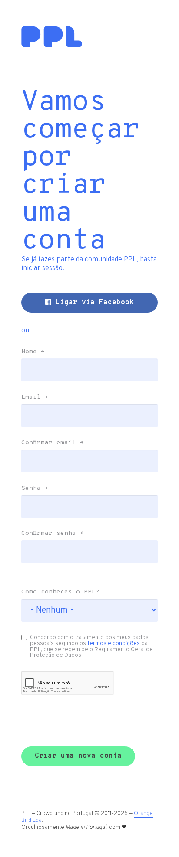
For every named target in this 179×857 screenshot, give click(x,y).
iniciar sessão (42, 268)
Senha (35, 489)
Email (35, 397)
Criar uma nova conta (78, 756)
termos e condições (113, 643)
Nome (33, 352)
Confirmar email (52, 443)
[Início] (51, 45)
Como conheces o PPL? (60, 592)
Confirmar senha (52, 534)
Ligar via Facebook (92, 302)
